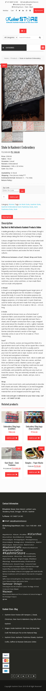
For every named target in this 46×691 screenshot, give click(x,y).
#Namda (14, 559)
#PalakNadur (33, 559)
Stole (15, 209)
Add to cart (14, 197)
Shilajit (18, 584)
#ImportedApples (8, 542)
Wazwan (7, 591)
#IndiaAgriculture (19, 542)
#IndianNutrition (30, 542)
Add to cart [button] (11, 438)
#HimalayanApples (19, 539)
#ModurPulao (18, 556)
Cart (12, 11)
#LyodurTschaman (8, 556)
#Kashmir (39, 542)
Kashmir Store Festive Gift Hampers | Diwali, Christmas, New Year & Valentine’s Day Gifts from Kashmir (23, 619)
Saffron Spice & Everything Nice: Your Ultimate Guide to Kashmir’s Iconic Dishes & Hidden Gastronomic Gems (22, 580)
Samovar (8, 584)
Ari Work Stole (24, 204)
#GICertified (34, 534)
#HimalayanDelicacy (32, 539)
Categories (10, 47)
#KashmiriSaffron (13, 550)
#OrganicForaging (23, 559)
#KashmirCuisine (18, 545)
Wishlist (5, 11)
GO (22, 191)
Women (12, 204)
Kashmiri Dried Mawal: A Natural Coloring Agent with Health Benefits (23, 571)
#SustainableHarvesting (17, 561)
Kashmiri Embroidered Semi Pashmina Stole (17, 207)
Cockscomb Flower (30, 564)
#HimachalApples (8, 539)
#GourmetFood (7, 537)
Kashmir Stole (35, 204)
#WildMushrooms (8, 564)
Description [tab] (6, 217)
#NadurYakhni (7, 559)
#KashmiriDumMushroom (30, 547)
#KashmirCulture (29, 545)
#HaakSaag (28, 537)
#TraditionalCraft (30, 561)
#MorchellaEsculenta (29, 556)
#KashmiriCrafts (12, 547)
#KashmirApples (7, 545)
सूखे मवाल (5, 599)
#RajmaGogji (6, 561)
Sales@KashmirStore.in (18, 521)
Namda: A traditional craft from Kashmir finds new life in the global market (22, 575)
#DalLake (16, 534)
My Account (39, 11)
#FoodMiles (23, 534)
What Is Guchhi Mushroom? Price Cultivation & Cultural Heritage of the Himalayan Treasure (22, 596)
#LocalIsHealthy (31, 554)
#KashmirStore (14, 553)
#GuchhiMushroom (18, 537)
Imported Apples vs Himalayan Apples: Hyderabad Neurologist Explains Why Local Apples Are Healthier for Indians (21, 568)
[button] (43, 47)
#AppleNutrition (7, 534)
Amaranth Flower (19, 564)
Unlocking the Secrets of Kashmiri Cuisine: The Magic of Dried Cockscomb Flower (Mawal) (21, 588)
